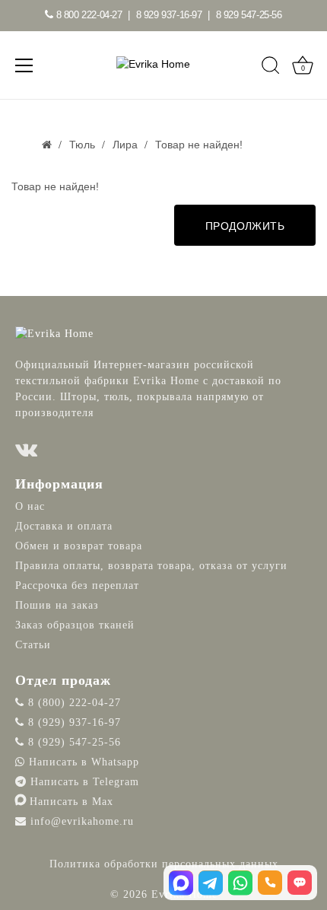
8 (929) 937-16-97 (72, 722)
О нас (30, 506)
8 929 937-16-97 (169, 15)
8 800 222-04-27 (87, 15)
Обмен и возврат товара (78, 546)
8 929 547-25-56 (249, 15)
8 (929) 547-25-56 (72, 742)
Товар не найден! (199, 144)
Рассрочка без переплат (77, 585)
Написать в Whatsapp (82, 762)
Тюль (82, 144)
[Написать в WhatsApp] (240, 882)
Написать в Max (69, 801)
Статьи (33, 645)
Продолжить (244, 226)
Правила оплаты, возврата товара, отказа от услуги (151, 565)
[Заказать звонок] (270, 882)
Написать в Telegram (83, 782)
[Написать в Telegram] (210, 882)
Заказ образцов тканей (75, 625)
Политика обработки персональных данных (163, 864)
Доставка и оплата (64, 526)
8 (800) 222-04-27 (72, 702)
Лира (125, 144)
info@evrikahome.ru (82, 821)
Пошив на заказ (57, 605)
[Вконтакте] (26, 450)
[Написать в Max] (181, 882)
